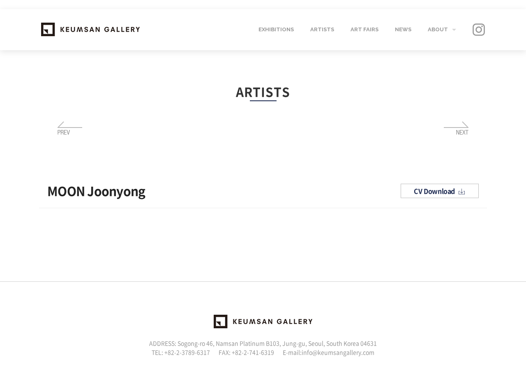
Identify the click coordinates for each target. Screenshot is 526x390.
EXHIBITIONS (276, 29)
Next (456, 128)
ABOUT (438, 29)
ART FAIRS (364, 29)
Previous (70, 128)
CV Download (435, 191)
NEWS (403, 29)
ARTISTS (322, 29)
